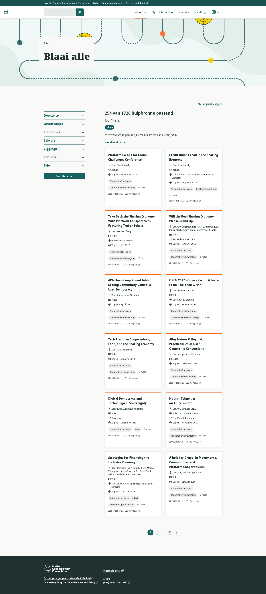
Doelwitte (51, 115)
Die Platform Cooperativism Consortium (68, 3)
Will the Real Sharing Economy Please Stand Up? (191, 218)
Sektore (50, 140)
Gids (95, 3)
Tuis (46, 43)
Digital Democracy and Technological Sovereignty (127, 400)
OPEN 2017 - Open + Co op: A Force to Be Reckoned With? (194, 282)
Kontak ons (111, 570)
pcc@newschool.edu (115, 582)
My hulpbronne (161, 12)
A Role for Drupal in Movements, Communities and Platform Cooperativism (193, 462)
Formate (50, 157)
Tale (47, 165)
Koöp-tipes (52, 132)
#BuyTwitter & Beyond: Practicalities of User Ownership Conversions (186, 344)
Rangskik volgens (211, 104)
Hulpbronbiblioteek (111, 3)
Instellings (200, 12)
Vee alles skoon (114, 142)
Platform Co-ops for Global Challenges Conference (128, 157)
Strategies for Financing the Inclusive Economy (128, 460)
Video (110, 128)
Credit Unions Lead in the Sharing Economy (193, 157)
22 (170, 532)
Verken (139, 12)
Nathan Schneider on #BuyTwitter (182, 400)
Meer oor (183, 12)
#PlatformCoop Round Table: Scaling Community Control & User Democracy (129, 285)
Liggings (50, 149)
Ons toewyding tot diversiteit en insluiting (69, 582)
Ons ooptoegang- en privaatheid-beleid (67, 578)
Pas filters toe (64, 176)
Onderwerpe (53, 124)
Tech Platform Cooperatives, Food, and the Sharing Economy (131, 341)
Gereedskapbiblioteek (137, 3)
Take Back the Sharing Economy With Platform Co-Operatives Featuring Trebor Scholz (131, 221)
